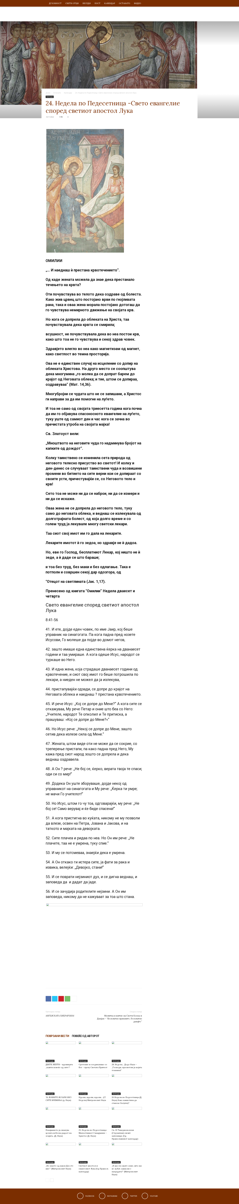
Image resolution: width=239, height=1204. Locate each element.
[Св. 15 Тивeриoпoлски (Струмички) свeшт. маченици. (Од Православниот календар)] (127, 1117)
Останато (124, 3)
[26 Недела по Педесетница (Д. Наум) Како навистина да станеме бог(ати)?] (127, 1084)
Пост (97, 3)
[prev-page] (47, 1180)
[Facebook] (48, 999)
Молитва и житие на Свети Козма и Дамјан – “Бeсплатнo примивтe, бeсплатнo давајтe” (119, 1018)
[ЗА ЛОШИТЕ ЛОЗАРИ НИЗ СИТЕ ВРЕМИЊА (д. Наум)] (61, 1084)
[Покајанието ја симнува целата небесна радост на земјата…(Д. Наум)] (61, 1117)
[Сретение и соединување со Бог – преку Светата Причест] (94, 1051)
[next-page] (52, 1180)
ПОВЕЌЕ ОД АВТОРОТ (85, 1036)
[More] (74, 999)
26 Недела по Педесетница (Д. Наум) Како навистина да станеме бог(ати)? (127, 1100)
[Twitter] (55, 999)
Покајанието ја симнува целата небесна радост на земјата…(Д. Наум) (59, 1133)
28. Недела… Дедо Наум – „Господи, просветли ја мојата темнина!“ (127, 1067)
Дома (48, 93)
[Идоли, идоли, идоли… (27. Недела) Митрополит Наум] (94, 1084)
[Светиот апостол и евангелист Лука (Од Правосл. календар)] (94, 1153)
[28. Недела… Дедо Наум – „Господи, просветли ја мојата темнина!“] (127, 1051)
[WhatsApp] (67, 999)
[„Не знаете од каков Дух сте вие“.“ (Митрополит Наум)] (61, 1153)
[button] (190, 3)
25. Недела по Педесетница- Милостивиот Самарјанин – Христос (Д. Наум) (93, 1133)
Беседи (87, 3)
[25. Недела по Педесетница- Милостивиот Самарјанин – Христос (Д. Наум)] (94, 1117)
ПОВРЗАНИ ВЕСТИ (57, 1036)
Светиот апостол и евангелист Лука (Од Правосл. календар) (94, 1169)
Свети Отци (72, 3)
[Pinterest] (61, 999)
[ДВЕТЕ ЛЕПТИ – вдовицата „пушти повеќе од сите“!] (61, 1051)
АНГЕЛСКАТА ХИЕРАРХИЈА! (60, 1015)
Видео (137, 3)
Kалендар (109, 3)
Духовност (55, 3)
